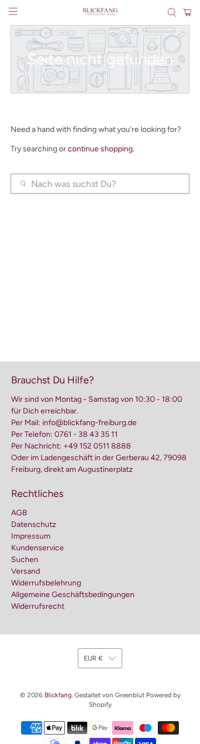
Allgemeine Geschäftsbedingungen (72, 594)
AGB (19, 513)
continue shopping (100, 149)
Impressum (31, 536)
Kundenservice (37, 548)
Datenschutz (33, 524)
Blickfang (58, 695)
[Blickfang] (100, 12)
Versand (25, 571)
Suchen (24, 559)
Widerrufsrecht (37, 606)
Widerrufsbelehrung (46, 583)
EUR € (93, 658)
